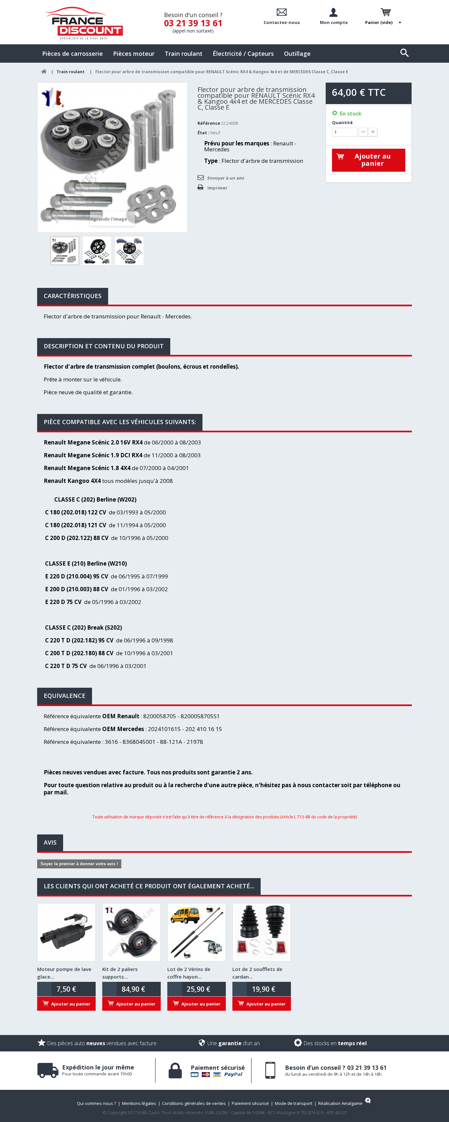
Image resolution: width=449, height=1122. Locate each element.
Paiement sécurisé (250, 1103)
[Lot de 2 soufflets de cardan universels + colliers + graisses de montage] (261, 932)
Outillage (297, 53)
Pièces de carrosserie (72, 53)
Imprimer (217, 188)
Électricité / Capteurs (243, 53)
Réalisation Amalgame (340, 1103)
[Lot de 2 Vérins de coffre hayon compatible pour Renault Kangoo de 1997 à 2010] (196, 932)
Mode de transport (293, 1103)
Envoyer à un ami (225, 178)
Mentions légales (139, 1103)
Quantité (342, 122)
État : (203, 133)
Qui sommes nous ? (96, 1103)
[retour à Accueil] (43, 72)
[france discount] (84, 23)
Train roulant (183, 53)
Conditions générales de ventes (194, 1103)
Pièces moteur (133, 53)
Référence (209, 123)
